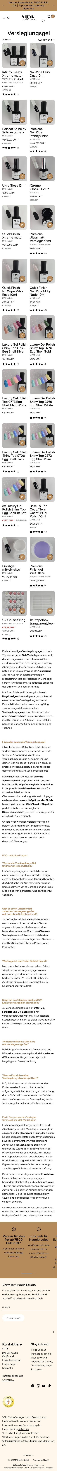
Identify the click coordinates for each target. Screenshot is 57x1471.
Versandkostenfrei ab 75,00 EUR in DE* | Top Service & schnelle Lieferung (28, 5)
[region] (28, 5)
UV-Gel (40, 1007)
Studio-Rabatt (38, 1256)
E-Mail (6, 1307)
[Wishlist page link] (43, 20)
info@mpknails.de (12, 1375)
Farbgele (7, 1011)
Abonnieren (13, 1317)
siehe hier (23, 1429)
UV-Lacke (23, 1011)
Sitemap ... (8, 1379)
